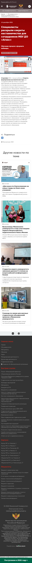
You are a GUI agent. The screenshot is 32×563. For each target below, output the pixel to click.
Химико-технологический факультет (11, 478)
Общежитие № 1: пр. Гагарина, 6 (10, 458)
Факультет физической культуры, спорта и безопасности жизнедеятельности (13, 493)
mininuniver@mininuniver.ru (16, 511)
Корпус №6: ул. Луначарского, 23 (10, 453)
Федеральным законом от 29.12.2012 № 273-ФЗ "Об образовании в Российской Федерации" (16, 534)
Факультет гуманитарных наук (9, 470)
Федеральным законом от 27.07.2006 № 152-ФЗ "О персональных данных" (16, 536)
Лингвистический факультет (9, 498)
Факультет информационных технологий (13, 496)
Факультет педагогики (7, 483)
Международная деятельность (10, 357)
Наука (3, 354)
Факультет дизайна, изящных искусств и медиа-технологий (15, 473)
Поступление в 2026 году (15, 560)
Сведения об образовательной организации (15, 364)
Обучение (4, 352)
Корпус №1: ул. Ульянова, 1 (8, 443)
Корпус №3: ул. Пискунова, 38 (9, 448)
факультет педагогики (9, 52)
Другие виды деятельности (9, 359)
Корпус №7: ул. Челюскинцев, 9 (10, 455)
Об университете (9, 11)
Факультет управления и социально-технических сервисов (15, 489)
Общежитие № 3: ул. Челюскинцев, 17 (12, 462)
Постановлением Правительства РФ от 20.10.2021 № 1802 (16, 538)
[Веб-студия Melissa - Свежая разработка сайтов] (20, 546)
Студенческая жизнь (7, 361)
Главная (3, 345)
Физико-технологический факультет (11, 481)
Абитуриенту (23, 11)
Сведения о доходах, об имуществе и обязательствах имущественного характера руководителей (16, 541)
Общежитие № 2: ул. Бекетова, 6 (10, 460)
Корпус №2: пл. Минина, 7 (8, 446)
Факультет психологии (7, 486)
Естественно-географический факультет (13, 476)
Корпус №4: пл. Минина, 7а (9, 450)
